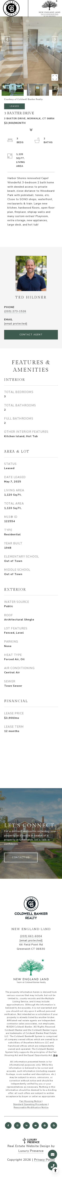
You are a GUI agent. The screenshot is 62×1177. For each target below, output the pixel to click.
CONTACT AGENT (31, 334)
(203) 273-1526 (15, 311)
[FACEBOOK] (8, 1125)
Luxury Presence (31, 1151)
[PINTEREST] (44, 1125)
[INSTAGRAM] (17, 1125)
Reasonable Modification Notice (31, 1107)
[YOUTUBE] (35, 1125)
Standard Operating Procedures (30, 1104)
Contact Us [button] (21, 857)
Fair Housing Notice (30, 1101)
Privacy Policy (44, 1160)
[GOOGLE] (53, 1125)
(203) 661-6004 (31, 936)
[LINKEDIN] (26, 1125)
